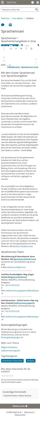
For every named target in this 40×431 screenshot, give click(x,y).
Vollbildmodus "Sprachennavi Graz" (23, 67)
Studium (30, 360)
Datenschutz (20, 415)
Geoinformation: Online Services (17, 395)
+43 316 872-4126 (12, 285)
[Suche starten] (36, 9)
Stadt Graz (11, 2)
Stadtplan (30, 18)
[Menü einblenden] (2, 2)
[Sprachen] (37, 2)
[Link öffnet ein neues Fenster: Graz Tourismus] (32, 2)
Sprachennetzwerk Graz (24, 259)
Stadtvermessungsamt (24, 303)
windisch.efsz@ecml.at (22, 246)
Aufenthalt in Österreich (12, 360)
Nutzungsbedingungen (10, 337)
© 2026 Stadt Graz (13, 412)
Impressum (29, 412)
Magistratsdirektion (17, 277)
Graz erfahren (17, 18)
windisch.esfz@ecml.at (16, 267)
